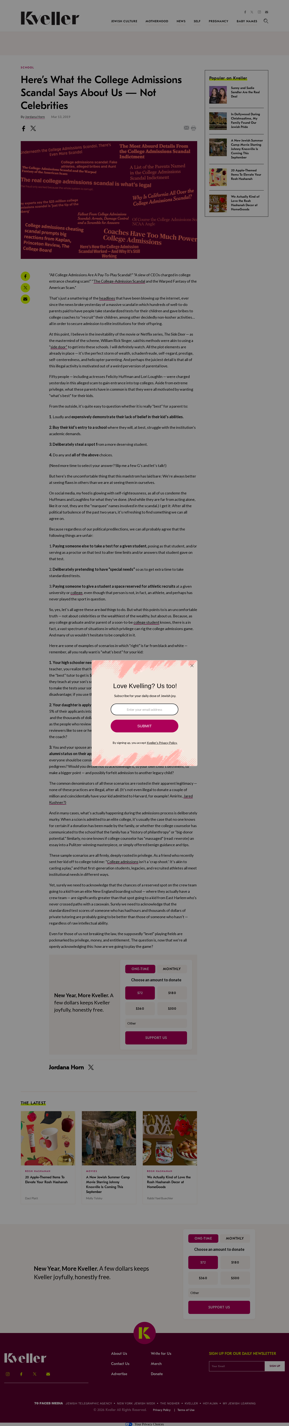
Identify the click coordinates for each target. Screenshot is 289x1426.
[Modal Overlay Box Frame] (144, 713)
